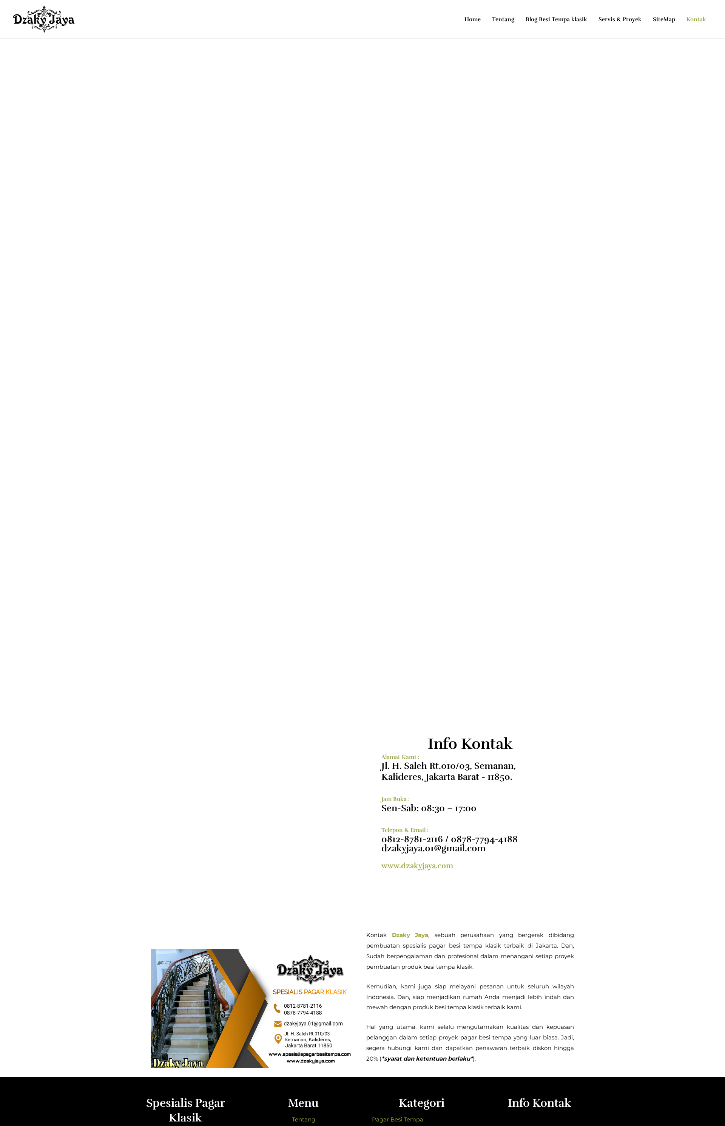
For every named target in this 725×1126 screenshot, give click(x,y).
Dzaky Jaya (410, 935)
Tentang (303, 1119)
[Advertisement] (362, 95)
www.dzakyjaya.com (417, 865)
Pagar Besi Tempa (397, 1119)
